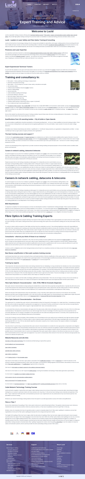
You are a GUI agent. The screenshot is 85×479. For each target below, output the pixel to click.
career (53, 70)
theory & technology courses (26, 107)
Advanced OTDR (35, 296)
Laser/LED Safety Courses (14, 463)
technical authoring (19, 384)
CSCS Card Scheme (36, 458)
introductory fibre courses (14, 106)
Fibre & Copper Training (12, 448)
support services (30, 137)
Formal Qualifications (13, 450)
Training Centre (12, 357)
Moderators (53, 139)
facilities (7, 73)
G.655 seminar (32, 370)
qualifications (26, 364)
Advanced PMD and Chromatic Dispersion (51, 296)
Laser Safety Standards (37, 460)
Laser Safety (46, 4)
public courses (47, 109)
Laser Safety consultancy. (11, 354)
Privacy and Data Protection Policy (65, 465)
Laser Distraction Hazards (37, 463)
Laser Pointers (34, 465)
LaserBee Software (11, 470)
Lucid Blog (59, 449)
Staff (58, 454)
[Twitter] (79, 4)
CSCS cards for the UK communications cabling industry (18, 377)
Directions (59, 460)
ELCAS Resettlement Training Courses (40, 454)
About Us (54, 4)
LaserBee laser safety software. (13, 351)
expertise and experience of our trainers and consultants (59, 71)
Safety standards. (12, 347)
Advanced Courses (12, 453)
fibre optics (47, 35)
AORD (27, 88)
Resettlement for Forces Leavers (39, 456)
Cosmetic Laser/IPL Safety (14, 469)
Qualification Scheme (45, 360)
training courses (51, 54)
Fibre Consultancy (10, 460)
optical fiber (59, 422)
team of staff (66, 239)
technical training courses (36, 35)
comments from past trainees (24, 139)
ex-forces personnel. (19, 344)
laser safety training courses (54, 53)
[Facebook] (77, 4)
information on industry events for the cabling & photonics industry (28, 367)
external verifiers (43, 139)
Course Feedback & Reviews (64, 453)
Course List (10, 456)
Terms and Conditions (62, 466)
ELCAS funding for (9, 344)
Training (29, 4)
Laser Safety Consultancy (14, 465)
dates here (70, 109)
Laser (6, 347)
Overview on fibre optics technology (14, 341)
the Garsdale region (23, 357)
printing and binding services (48, 384)
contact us (49, 212)
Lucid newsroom (27, 259)
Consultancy (37, 4)
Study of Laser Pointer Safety (38, 466)
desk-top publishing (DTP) (34, 384)
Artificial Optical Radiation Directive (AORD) (42, 461)
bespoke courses (20, 56)
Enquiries (59, 458)
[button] (32, 4)
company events (52, 107)
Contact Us (59, 456)
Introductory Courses (13, 451)
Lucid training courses (18, 137)
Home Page (59, 448)
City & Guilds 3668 (26, 106)
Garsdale (59, 461)
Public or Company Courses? (15, 455)
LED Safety (10, 467)
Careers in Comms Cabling (37, 453)
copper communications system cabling (60, 35)
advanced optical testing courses (38, 53)
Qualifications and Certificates (38, 448)
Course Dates (11, 458)
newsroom (59, 360)
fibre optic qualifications (14, 364)
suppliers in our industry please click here (24, 374)
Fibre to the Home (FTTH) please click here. (16, 380)
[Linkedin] (76, 4)
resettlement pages (63, 208)
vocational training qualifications (57, 45)
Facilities (59, 463)
